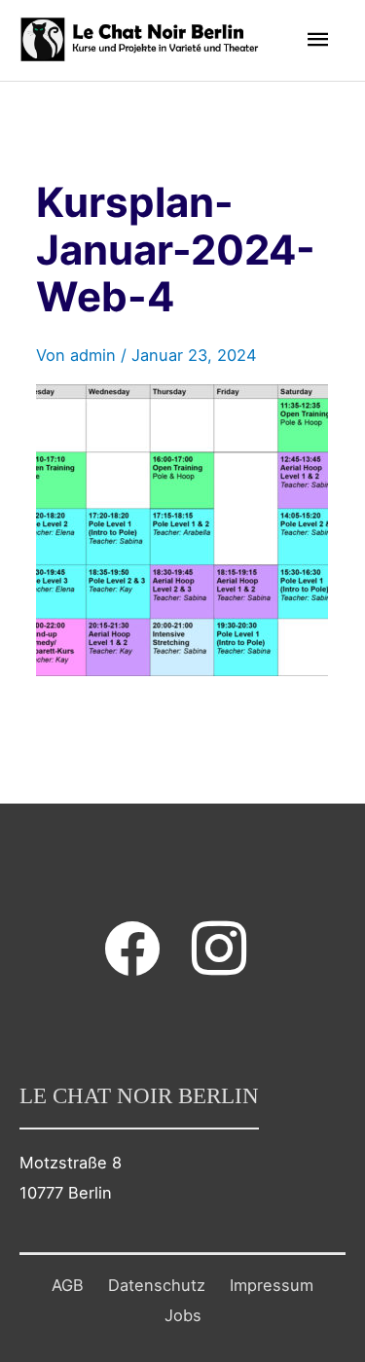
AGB (68, 1285)
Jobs (182, 1315)
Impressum (271, 1285)
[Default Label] (219, 948)
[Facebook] (132, 948)
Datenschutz (156, 1285)
